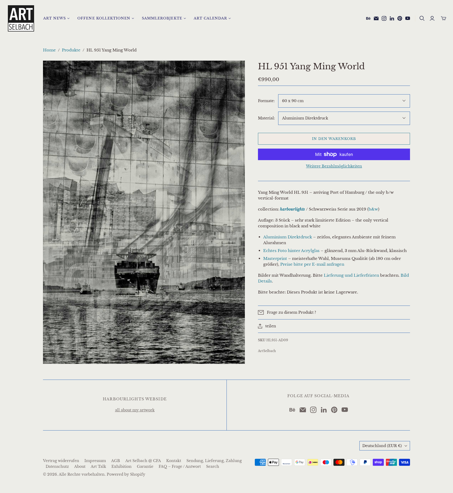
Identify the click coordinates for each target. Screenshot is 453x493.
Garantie (145, 466)
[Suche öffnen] (422, 18)
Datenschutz (57, 466)
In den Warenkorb (334, 139)
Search (212, 466)
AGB (115, 460)
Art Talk (98, 466)
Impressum (95, 460)
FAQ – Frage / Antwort (180, 466)
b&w (373, 209)
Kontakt (173, 460)
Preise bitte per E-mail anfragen (312, 264)
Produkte (71, 50)
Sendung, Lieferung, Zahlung (214, 460)
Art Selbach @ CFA (143, 460)
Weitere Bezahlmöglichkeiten (334, 166)
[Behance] (368, 18)
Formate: (266, 100)
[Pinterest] (399, 18)
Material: (266, 118)
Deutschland (382, 445)
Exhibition (121, 466)
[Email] (376, 18)
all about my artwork (135, 410)
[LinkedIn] (392, 18)
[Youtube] (407, 18)
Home (49, 50)
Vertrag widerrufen (61, 460)
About (79, 466)
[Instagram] (384, 18)
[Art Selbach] (21, 18)
